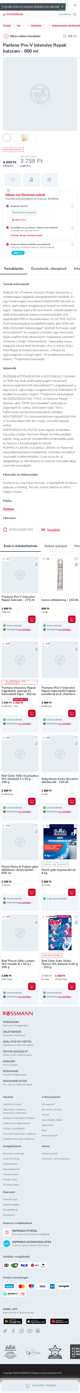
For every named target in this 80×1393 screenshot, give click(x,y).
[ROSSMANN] (18, 1013)
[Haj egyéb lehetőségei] (23, 25)
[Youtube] (30, 1331)
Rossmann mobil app (13, 1153)
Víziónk (45, 1114)
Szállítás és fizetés (12, 1104)
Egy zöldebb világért (52, 1119)
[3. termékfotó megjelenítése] (24, 137)
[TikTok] (5, 1331)
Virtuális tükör (10, 1179)
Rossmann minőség (52, 1109)
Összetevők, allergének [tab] (49, 268)
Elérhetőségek (10, 1199)
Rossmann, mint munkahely (56, 1158)
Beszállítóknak (10, 1209)
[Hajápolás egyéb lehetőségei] (44, 25)
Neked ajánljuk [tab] (55, 546)
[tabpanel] (40, 406)
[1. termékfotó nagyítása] (40, 94)
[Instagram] (21, 1331)
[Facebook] (13, 1331)
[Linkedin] (38, 1331)
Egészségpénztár (11, 1169)
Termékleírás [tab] (13, 268)
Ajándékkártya (10, 1163)
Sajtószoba (47, 1125)
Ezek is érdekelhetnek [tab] (20, 546)
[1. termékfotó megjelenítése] (6, 137)
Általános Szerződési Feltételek (19, 1118)
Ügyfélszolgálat (11, 1204)
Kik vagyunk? (48, 1104)
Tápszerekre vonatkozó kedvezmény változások (15, 1111)
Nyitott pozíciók (50, 1153)
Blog (44, 1130)
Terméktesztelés (11, 1184)
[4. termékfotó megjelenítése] (33, 137)
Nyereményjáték (50, 1135)
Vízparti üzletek (10, 1174)
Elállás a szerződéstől (14, 1128)
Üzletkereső (9, 1214)
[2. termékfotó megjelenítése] (15, 137)
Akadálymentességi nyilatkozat (18, 1138)
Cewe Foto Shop (11, 1158)
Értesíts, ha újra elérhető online (27, 235)
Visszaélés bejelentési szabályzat (19, 1133)
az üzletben (25, 629)
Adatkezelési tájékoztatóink (16, 1123)
